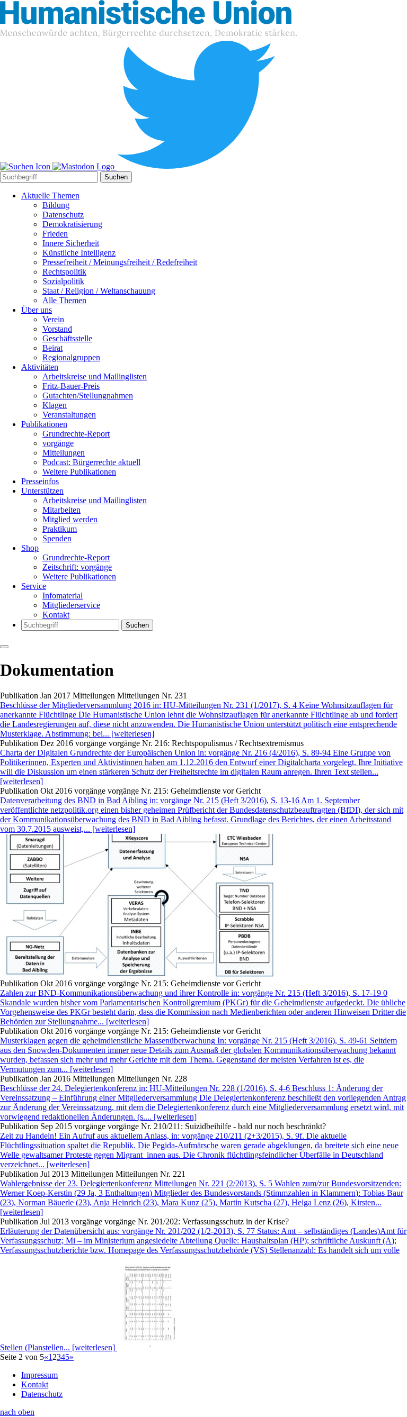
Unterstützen (42, 490)
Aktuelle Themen (50, 195)
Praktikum (59, 528)
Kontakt (55, 614)
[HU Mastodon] (84, 166)
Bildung (55, 205)
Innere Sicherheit (70, 243)
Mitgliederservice (71, 605)
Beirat (52, 347)
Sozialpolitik (63, 281)
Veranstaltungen (69, 414)
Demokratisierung (72, 224)
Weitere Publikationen (79, 471)
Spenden (57, 538)
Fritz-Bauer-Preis (71, 386)
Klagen (54, 405)
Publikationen (44, 424)
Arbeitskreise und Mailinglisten (94, 376)
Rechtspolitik (64, 271)
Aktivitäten (39, 366)
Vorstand (57, 328)
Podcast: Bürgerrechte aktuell (91, 462)
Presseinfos (40, 481)
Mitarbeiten (61, 509)
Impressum (39, 1374)
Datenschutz (63, 214)
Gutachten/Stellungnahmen (87, 395)
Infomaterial (62, 595)
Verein (53, 319)
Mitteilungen (63, 452)
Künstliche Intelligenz (79, 252)
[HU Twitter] (196, 166)
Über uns (36, 309)
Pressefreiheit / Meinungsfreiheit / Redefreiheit (119, 262)
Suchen (116, 177)
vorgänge (58, 443)
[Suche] (26, 166)
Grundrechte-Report (76, 433)
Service (33, 586)
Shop (30, 547)
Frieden (55, 233)
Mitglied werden (70, 519)
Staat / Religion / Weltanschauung (98, 290)
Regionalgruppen (71, 357)
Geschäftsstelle (67, 338)
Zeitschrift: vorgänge (77, 566)
